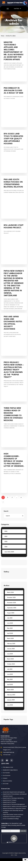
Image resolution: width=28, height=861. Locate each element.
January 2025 (11, 648)
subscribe (23, 831)
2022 (5, 531)
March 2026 (10, 592)
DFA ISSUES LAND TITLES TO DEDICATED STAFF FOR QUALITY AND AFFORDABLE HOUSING (13, 139)
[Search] (23, 516)
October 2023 (11, 664)
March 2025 (10, 638)
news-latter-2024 (9, 551)
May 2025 (10, 628)
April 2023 (10, 684)
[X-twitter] (11, 760)
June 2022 (10, 705)
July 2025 (9, 618)
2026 (5, 546)
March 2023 (10, 689)
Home (3, 35)
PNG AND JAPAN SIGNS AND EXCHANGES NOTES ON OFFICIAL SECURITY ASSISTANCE (13, 323)
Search (6, 511)
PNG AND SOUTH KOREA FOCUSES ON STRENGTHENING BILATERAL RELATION (13, 183)
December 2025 (11, 597)
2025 (5, 541)
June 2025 (10, 623)
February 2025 (11, 643)
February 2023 (11, 694)
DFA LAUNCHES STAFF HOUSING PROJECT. (13, 226)
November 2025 (11, 602)
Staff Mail (16, 8)
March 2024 (10, 659)
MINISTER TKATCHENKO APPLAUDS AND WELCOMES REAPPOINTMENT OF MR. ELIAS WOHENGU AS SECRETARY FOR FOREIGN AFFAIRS (13, 51)
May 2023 (10, 679)
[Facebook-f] (2, 760)
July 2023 (9, 669)
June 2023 (10, 674)
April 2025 (10, 633)
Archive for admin (11, 35)
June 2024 (10, 653)
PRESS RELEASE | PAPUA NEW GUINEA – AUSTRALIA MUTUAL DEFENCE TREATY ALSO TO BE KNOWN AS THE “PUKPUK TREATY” (14, 370)
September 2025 (11, 607)
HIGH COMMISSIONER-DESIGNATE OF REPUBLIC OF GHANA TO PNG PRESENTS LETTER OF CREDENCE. (14, 460)
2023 (5, 536)
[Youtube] (7, 760)
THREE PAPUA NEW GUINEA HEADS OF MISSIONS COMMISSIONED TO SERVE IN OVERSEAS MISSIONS (13, 414)
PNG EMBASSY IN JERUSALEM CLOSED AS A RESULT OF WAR (13, 90)
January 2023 (11, 699)
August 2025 (10, 612)
